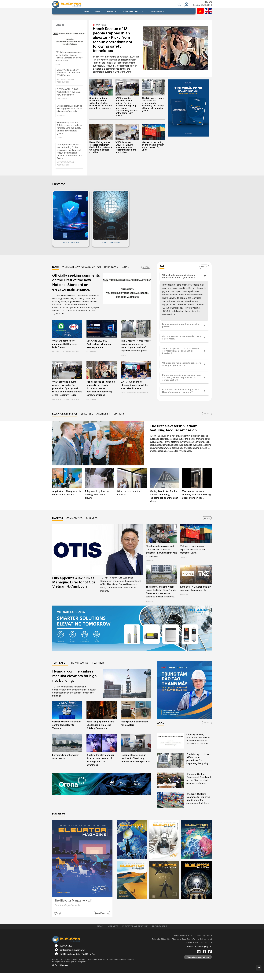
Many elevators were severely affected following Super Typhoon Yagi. (196, 494)
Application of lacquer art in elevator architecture (66, 493)
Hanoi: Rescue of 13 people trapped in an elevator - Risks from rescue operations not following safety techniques (112, 39)
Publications (58, 813)
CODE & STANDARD (71, 243)
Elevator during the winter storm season (65, 757)
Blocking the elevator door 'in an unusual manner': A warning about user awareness (100, 760)
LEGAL (125, 267)
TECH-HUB (98, 662)
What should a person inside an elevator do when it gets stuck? (178, 276)
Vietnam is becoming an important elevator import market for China (153, 146)
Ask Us (204, 267)
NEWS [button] (97, 11)
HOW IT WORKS (79, 662)
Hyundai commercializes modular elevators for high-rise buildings (75, 676)
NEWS (55, 267)
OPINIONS (119, 413)
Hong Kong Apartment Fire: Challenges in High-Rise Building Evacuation (100, 725)
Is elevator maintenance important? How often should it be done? (180, 390)
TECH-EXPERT (60, 662)
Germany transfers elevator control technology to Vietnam (66, 725)
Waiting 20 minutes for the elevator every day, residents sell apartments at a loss (164, 496)
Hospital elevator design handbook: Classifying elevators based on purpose (135, 758)
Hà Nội (208, 2)
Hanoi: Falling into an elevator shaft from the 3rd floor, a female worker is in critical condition (100, 147)
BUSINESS (91, 518)
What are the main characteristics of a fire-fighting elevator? (181, 364)
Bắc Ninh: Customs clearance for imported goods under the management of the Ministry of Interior (198, 799)
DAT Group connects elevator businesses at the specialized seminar (134, 385)
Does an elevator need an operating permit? (181, 325)
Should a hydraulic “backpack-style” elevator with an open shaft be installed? (181, 351)
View (57, 913)
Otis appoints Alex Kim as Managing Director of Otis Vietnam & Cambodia (69, 108)
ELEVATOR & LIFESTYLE (64, 413)
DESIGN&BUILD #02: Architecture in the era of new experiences (69, 92)
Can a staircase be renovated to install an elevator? (182, 337)
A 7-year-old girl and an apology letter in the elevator (97, 494)
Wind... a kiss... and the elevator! (128, 493)
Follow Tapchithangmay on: (199, 946)
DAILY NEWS (101, 25)
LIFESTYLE (87, 413)
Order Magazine (102, 913)
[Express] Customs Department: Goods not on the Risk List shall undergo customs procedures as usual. (198, 779)
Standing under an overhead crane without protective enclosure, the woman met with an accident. (100, 103)
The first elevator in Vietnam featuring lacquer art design (173, 428)
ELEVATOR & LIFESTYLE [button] (133, 11)
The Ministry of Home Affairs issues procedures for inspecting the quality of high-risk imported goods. (69, 128)
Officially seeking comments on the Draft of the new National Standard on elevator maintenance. (69, 56)
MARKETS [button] (111, 11)
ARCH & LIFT (103, 413)
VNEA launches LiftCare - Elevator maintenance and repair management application (126, 147)
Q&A (162, 266)
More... (146, 267)
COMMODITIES (74, 518)
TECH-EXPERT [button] (156, 11)
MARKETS (57, 518)
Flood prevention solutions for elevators (134, 723)
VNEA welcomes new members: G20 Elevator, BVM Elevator (68, 72)
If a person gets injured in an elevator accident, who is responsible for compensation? (181, 377)
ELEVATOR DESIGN (111, 243)
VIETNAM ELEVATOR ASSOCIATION (81, 267)
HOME (86, 11)
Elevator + (60, 184)
